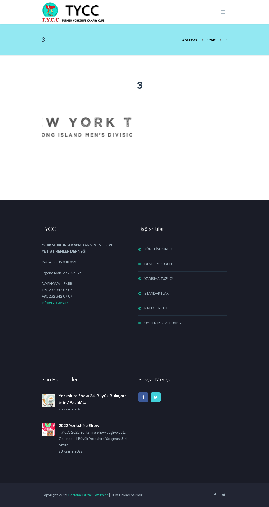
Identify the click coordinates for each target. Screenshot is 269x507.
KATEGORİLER (155, 308)
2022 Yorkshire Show (79, 425)
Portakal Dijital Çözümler (88, 495)
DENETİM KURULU (158, 264)
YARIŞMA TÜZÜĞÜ (159, 279)
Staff (211, 40)
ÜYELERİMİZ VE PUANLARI (165, 323)
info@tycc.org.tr (55, 302)
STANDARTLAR (156, 293)
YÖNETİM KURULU (159, 249)
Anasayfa (190, 40)
